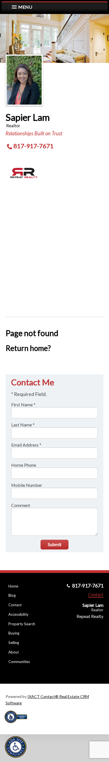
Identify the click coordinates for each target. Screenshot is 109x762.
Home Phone (23, 465)
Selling (13, 642)
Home (13, 586)
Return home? (28, 348)
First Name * (23, 404)
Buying (13, 633)
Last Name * (23, 424)
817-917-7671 (33, 146)
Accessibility (18, 614)
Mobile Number (26, 485)
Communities (19, 661)
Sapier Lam (28, 117)
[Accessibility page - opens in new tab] (18, 725)
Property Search (21, 624)
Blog (12, 595)
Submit (54, 544)
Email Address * (26, 444)
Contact (15, 605)
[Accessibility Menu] (15, 747)
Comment (20, 505)
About (13, 652)
